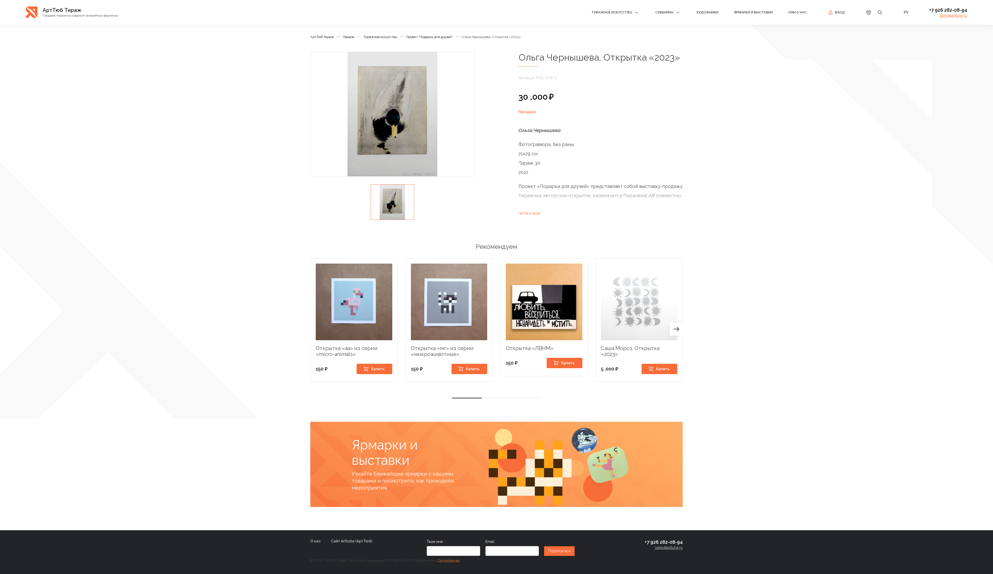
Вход (840, 12)
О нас (315, 541)
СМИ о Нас (797, 12)
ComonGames (449, 560)
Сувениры (664, 12)
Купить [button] (378, 369)
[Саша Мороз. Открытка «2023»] (639, 302)
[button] (676, 329)
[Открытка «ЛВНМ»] (544, 302)
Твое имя (435, 542)
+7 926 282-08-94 (948, 10)
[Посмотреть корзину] (869, 14)
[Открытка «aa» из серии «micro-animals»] (354, 302)
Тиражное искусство (611, 12)
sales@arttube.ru (953, 15)
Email (490, 542)
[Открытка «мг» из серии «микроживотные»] (449, 302)
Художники (707, 12)
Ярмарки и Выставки (753, 12)
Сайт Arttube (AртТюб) (351, 541)
